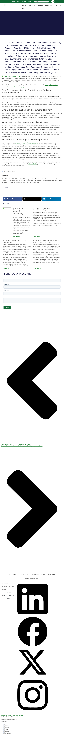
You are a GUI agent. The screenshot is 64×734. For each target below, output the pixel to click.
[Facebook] (32, 646)
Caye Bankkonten (38, 574)
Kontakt (21, 9)
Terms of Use (4, 715)
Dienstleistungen (36, 5)
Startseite (13, 574)
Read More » (16, 236)
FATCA (10, 715)
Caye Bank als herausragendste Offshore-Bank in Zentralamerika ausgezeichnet (19, 211)
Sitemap (21, 715)
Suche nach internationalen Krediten (46, 240)
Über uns (49, 5)
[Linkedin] (32, 615)
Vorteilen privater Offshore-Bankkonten (26, 143)
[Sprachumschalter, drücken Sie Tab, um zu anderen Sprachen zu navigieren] (52, 1)
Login (29, 1)
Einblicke (58, 5)
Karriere (13, 1)
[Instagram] (32, 712)
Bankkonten (22, 5)
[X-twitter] (32, 677)
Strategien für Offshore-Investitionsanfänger (41, 209)
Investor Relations (21, 1)
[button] (12, 199)
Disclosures (15, 715)
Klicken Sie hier (32, 164)
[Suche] (47, 1)
